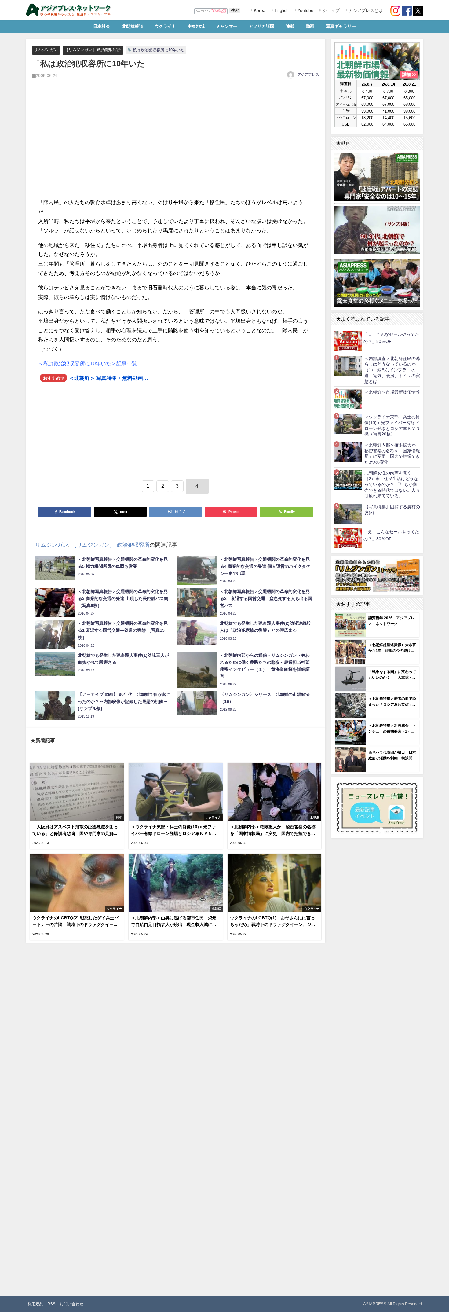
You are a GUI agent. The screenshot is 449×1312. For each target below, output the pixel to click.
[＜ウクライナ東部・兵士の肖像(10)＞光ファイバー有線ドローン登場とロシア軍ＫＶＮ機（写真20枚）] (348, 423)
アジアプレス (308, 74)
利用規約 (35, 1304)
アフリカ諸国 (261, 26)
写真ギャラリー (341, 26)
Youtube (304, 10)
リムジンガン (46, 50)
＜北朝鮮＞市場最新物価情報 (392, 392)
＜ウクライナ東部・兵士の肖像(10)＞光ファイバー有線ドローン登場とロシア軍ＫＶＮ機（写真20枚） (392, 425)
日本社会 (101, 26)
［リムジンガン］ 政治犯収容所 (92, 50)
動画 (310, 26)
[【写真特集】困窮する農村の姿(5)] (348, 513)
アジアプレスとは (365, 10)
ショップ (330, 10)
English (281, 10)
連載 (290, 26)
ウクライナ (165, 26)
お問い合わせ (71, 1304)
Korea (259, 10)
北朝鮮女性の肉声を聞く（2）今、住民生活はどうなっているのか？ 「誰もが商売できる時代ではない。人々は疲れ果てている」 (392, 484)
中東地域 (196, 26)
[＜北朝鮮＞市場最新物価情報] (348, 399)
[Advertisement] (175, 145)
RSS (51, 1304)
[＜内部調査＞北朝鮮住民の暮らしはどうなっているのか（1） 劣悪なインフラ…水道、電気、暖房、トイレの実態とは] (348, 365)
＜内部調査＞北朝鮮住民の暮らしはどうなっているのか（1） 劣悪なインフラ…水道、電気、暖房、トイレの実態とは (392, 370)
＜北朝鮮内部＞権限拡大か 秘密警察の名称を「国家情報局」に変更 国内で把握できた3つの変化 (392, 453)
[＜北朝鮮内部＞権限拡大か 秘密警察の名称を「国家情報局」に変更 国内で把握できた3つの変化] (348, 451)
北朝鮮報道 (132, 26)
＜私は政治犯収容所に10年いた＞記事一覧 (87, 363)
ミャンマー (226, 26)
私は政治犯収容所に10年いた (158, 50)
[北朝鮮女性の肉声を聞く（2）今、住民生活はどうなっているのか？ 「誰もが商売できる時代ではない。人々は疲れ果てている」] (348, 480)
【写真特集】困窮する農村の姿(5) (392, 510)
